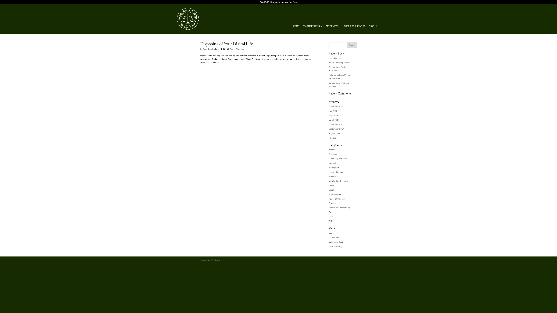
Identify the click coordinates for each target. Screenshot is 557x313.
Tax (330, 212)
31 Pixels (215, 260)
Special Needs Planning (339, 207)
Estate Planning (236, 49)
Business (333, 154)
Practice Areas (311, 26)
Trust (331, 216)
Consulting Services (338, 158)
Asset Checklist (335, 58)
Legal (331, 190)
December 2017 (336, 124)
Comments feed (336, 242)
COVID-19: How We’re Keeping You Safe (278, 2)
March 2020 (334, 120)
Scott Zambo (209, 49)
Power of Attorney (337, 199)
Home (296, 26)
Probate (332, 203)
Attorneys (332, 26)
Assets (332, 150)
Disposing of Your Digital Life (226, 44)
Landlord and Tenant (338, 181)
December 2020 (336, 106)
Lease (331, 185)
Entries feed (334, 237)
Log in (331, 233)
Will (330, 221)
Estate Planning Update (339, 62)
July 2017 (333, 138)
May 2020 (333, 115)
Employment (334, 167)
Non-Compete (335, 194)
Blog (371, 26)
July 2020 (333, 111)
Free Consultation (355, 26)
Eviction (332, 176)
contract (332, 163)
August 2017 (334, 133)
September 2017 (336, 129)
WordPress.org (335, 246)
